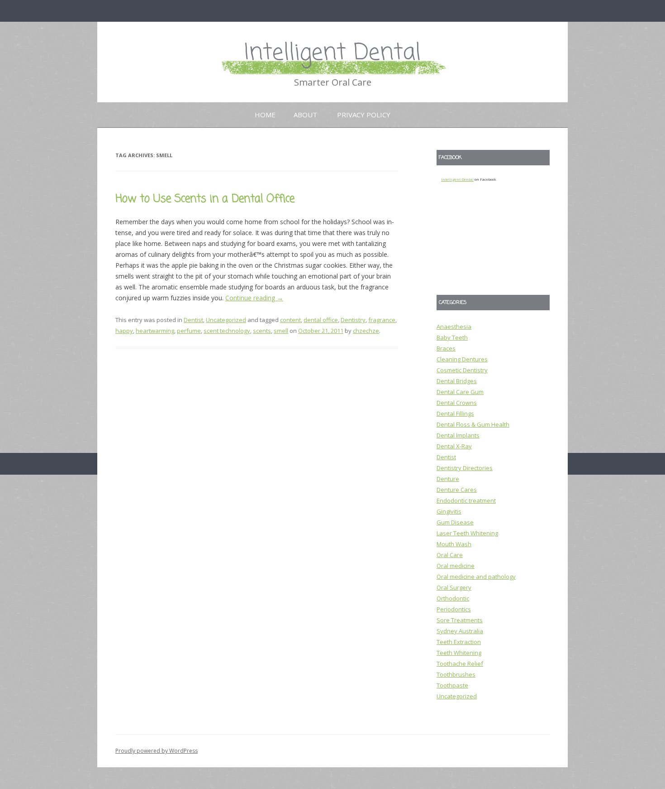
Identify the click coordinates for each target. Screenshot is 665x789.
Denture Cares (457, 490)
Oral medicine (456, 566)
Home (265, 114)
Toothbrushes (456, 674)
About (305, 114)
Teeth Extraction (459, 642)
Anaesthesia (454, 326)
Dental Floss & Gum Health (473, 424)
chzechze (366, 331)
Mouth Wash (454, 544)
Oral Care (450, 555)
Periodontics (454, 609)
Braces (446, 348)
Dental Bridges (457, 381)
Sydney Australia (460, 631)
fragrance (381, 320)
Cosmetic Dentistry (462, 370)
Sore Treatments (460, 620)
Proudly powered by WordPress (156, 751)
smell (281, 331)
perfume (189, 331)
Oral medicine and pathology (476, 577)
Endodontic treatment (466, 500)
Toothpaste (452, 685)
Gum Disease (455, 522)
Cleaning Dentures (462, 359)
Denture (448, 479)
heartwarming (155, 331)
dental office (321, 320)
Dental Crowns (457, 403)
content (290, 320)
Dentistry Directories (465, 468)
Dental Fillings (455, 413)
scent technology (227, 331)
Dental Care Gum (460, 392)
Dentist (193, 320)
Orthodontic (453, 598)
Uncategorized (226, 320)
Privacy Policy (363, 114)
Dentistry (353, 320)
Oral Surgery (454, 587)
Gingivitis (449, 511)
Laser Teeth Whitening (467, 533)
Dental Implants (458, 435)
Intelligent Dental (332, 53)
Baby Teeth (452, 337)
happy (124, 331)
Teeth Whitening (459, 653)
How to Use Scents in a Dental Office (204, 199)
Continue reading (254, 297)
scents (262, 331)
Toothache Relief (460, 663)
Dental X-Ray (454, 446)
